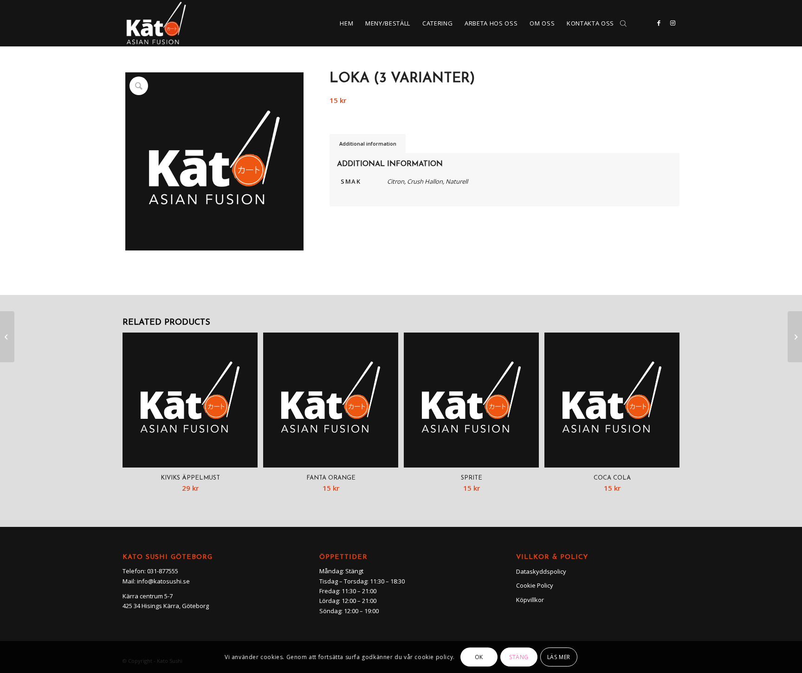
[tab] (368, 143)
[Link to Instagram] (672, 23)
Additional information (367, 143)
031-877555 (162, 571)
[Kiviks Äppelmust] (795, 336)
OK (479, 657)
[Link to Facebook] (659, 23)
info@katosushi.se (163, 581)
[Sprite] (7, 336)
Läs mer (558, 657)
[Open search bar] (623, 23)
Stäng (519, 657)
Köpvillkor (530, 600)
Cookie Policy (534, 585)
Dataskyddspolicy (541, 571)
